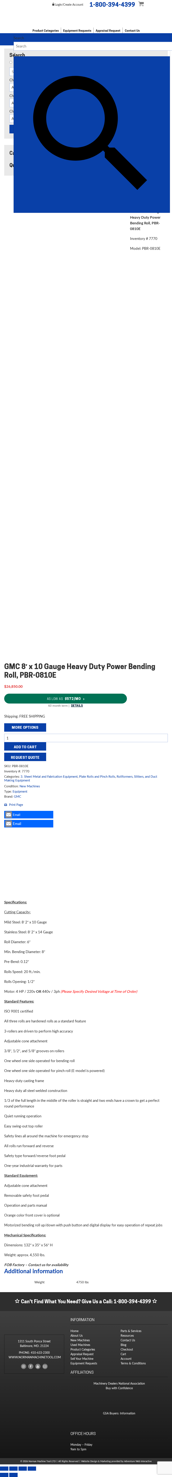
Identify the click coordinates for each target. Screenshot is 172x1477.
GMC (17, 796)
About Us (76, 1336)
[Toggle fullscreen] (13, 1468)
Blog (123, 1345)
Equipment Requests (77, 30)
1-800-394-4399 (112, 4)
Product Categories (46, 30)
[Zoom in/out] (4, 1468)
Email (16, 815)
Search (19, 38)
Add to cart (25, 747)
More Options (25, 727)
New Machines (30, 786)
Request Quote (25, 757)
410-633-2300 (40, 1353)
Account (126, 1359)
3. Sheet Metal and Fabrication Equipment (49, 776)
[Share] (22, 1468)
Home (74, 1331)
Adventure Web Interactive (138, 1461)
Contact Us (132, 30)
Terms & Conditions (133, 1363)
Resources (127, 1336)
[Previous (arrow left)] (4, 1475)
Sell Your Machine (81, 1359)
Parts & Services (131, 1331)
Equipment (20, 791)
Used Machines (80, 1345)
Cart (123, 1354)
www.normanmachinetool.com (35, 1357)
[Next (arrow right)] (13, 1475)
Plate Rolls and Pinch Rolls (97, 776)
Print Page (15, 804)
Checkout (127, 1349)
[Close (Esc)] (32, 1468)
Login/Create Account (68, 5)
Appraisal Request (108, 30)
